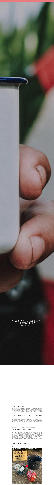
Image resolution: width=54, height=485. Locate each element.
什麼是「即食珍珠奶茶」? (19, 406)
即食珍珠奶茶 (14, 421)
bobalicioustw (23, 325)
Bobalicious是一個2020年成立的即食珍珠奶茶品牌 (19, 438)
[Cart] (45, 2)
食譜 (26, 318)
